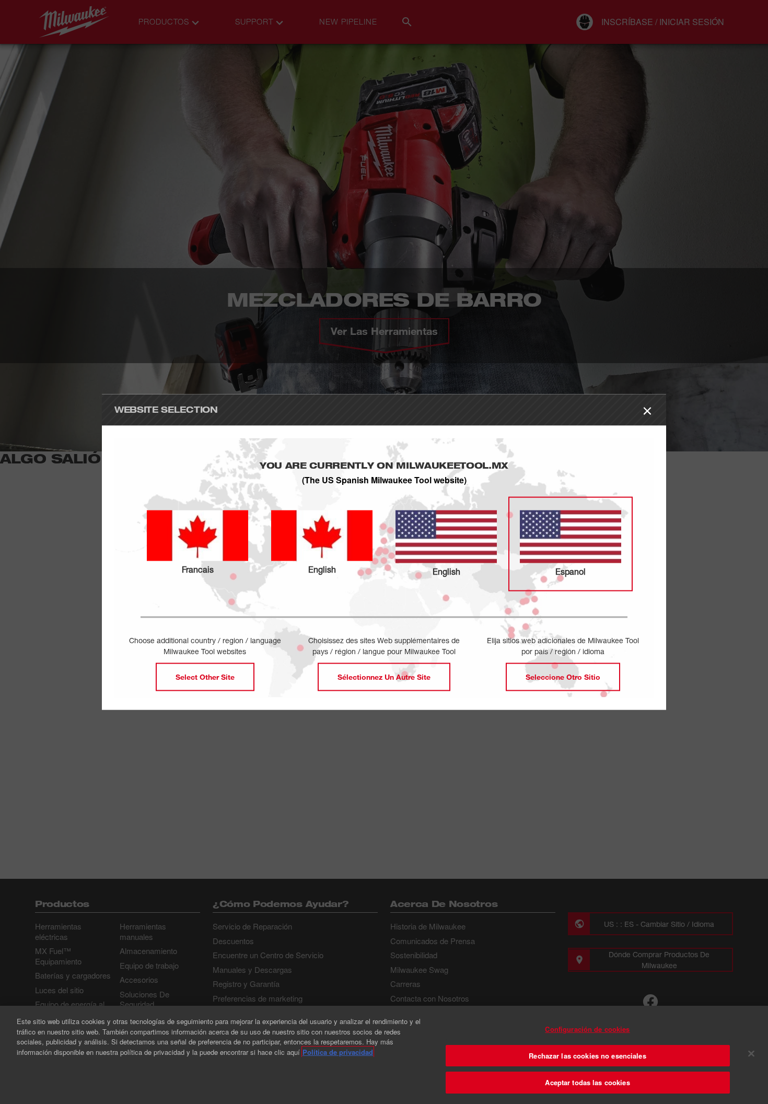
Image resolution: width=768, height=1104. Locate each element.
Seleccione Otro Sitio (563, 676)
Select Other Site (205, 676)
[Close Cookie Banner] (751, 1053)
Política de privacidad (337, 1052)
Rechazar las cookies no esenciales (587, 1056)
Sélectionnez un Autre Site (384, 676)
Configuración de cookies (587, 1029)
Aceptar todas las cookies (587, 1082)
